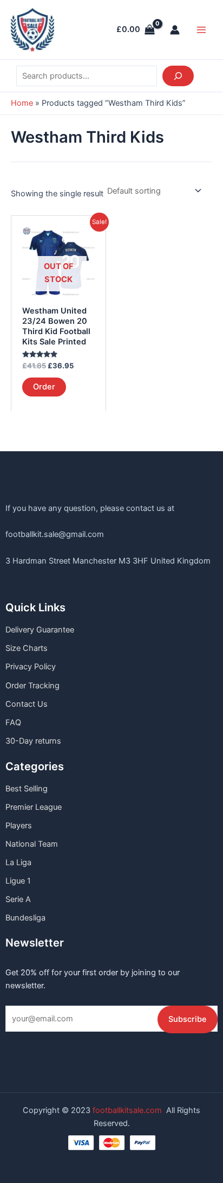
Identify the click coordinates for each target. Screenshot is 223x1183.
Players (18, 825)
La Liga (18, 862)
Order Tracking (32, 685)
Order (44, 387)
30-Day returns (33, 741)
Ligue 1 (18, 881)
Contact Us (26, 704)
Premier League (33, 807)
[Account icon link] (175, 30)
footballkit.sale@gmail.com (54, 534)
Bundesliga (25, 918)
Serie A (18, 899)
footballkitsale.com (127, 1110)
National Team (31, 844)
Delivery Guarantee (39, 630)
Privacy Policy (30, 667)
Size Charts (26, 648)
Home (22, 103)
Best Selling (26, 789)
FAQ (13, 722)
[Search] (178, 76)
